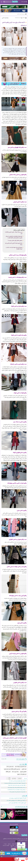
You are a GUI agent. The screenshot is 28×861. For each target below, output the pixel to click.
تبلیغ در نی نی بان (6, 845)
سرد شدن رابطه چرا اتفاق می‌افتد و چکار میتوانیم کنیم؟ (16, 787)
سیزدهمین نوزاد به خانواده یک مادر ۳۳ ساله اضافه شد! (16, 789)
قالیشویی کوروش (23, 771)
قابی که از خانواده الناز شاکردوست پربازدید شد (17, 798)
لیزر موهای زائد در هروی (21, 774)
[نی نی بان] (15, 1)
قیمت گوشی (24, 769)
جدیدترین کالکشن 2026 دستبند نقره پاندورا (12, 769)
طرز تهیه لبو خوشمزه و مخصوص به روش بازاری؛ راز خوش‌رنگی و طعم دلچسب (14, 237)
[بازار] (14, 833)
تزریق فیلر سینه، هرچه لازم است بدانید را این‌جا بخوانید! (14, 248)
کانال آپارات (12, 845)
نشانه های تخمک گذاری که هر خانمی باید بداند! (13, 244)
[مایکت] (14, 827)
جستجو (9, 844)
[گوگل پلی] (14, 830)
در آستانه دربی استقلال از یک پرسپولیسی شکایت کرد (16, 800)
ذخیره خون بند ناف (10, 766)
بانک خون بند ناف (15, 771)
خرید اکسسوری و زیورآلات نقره (20, 766)
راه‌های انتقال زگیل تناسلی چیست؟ (15, 240)
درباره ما (5, 844)
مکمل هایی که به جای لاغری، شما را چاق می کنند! (17, 792)
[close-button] (16, 841)
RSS (11, 847)
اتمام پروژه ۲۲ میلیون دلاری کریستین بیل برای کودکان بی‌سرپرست (14, 783)
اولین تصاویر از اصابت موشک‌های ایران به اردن (17, 803)
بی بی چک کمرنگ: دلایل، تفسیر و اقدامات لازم (13, 232)
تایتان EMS (8, 771)
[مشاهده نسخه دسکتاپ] (2, 2)
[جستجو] (4, 2)
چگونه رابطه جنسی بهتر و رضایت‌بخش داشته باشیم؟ (16, 785)
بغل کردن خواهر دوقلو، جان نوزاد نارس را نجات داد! (17, 781)
